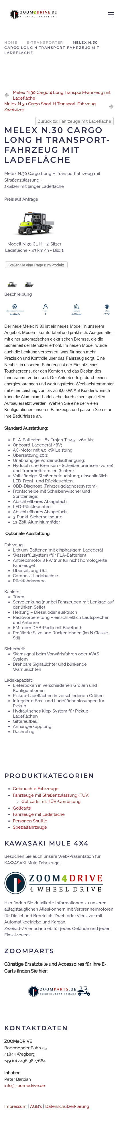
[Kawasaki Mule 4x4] (53, 882)
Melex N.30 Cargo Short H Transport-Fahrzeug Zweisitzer (50, 106)
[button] (111, 14)
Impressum (15, 1106)
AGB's (36, 1106)
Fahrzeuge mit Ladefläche (39, 814)
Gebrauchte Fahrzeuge (35, 788)
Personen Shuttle (30, 821)
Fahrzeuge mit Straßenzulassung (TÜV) (51, 795)
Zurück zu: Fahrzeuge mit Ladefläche (74, 121)
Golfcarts (22, 808)
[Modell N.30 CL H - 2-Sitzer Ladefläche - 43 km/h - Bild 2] (12, 284)
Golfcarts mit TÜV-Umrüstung (50, 801)
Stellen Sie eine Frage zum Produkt (36, 265)
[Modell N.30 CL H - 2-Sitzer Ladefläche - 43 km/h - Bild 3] (29, 284)
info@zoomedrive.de (24, 1085)
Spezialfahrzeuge (30, 827)
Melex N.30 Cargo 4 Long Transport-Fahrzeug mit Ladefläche (62, 95)
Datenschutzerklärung (67, 1106)
